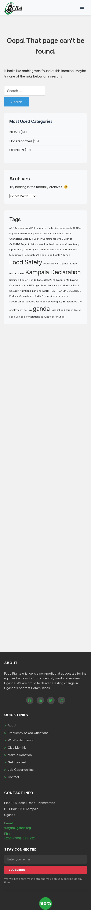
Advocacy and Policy (26, 228)
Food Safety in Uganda (56, 263)
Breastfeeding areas (29, 233)
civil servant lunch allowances (47, 244)
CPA (26, 249)
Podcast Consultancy (21, 296)
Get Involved (15, 762)
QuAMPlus (40, 296)
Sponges (72, 301)
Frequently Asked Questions (26, 733)
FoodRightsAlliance (35, 255)
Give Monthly (15, 747)
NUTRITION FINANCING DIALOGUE (61, 291)
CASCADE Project (19, 244)
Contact (11, 777)
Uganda (39, 308)
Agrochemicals (63, 228)
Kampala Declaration (53, 272)
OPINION (16, 150)
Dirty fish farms (37, 249)
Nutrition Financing (30, 291)
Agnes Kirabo (46, 228)
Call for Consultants (45, 239)
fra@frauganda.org (17, 828)
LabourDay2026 (46, 280)
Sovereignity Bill (57, 301)
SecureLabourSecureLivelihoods (28, 301)
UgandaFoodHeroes (62, 310)
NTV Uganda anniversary (43, 285)
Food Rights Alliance (58, 255)
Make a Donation (18, 755)
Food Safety (25, 262)
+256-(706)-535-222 (19, 838)
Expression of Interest (59, 249)
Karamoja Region (18, 280)
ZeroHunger (58, 316)
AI (74, 228)
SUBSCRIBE (17, 869)
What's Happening (19, 740)
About (10, 725)
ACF (11, 228)
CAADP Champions (52, 233)
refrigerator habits (57, 296)
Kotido (32, 280)
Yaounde (46, 316)
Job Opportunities (19, 769)
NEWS (14, 132)
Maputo (60, 280)
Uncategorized (20, 141)
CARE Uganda (64, 239)
